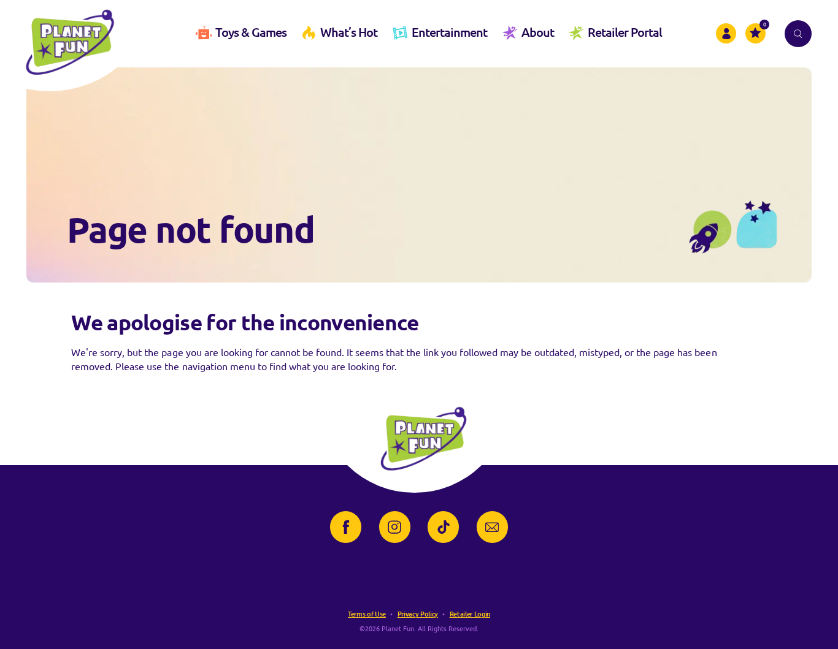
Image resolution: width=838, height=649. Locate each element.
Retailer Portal (625, 32)
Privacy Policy (418, 614)
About (537, 32)
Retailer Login (470, 614)
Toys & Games (250, 32)
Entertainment (449, 32)
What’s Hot (348, 32)
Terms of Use (367, 614)
